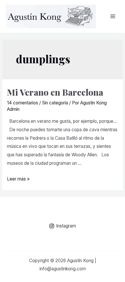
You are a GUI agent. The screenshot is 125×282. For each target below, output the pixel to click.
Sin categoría (55, 103)
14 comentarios (22, 103)
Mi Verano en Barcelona (55, 92)
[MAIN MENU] (113, 16)
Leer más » (18, 179)
